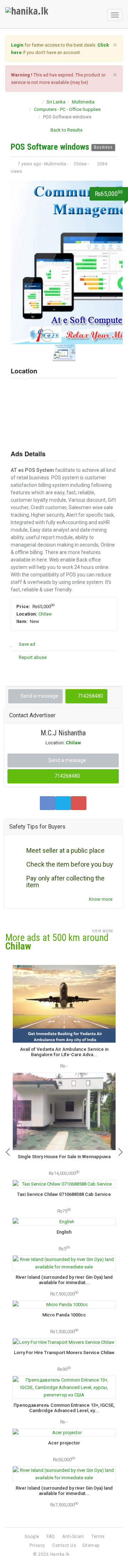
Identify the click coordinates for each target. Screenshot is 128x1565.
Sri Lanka (56, 102)
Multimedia (83, 102)
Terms (98, 1536)
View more (103, 931)
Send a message (39, 696)
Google (32, 1536)
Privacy (37, 1545)
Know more (101, 899)
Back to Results (65, 130)
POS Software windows (51, 147)
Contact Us (64, 1545)
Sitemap (91, 1545)
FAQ (51, 1536)
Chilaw (45, 614)
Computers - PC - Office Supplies (67, 109)
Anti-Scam (73, 1536)
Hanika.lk (60, 1554)
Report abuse (32, 657)
